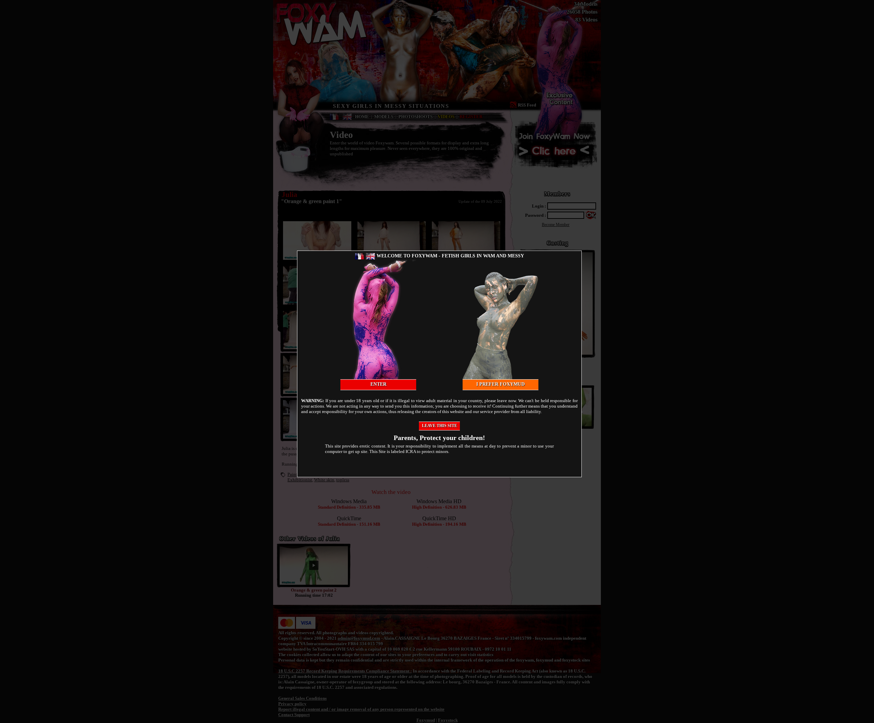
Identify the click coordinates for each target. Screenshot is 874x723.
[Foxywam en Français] (359, 255)
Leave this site (439, 425)
